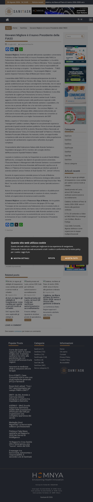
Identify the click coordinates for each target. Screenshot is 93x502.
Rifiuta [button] (51, 258)
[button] (20, 258)
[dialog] (46, 251)
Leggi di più (25, 252)
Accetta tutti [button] (71, 258)
